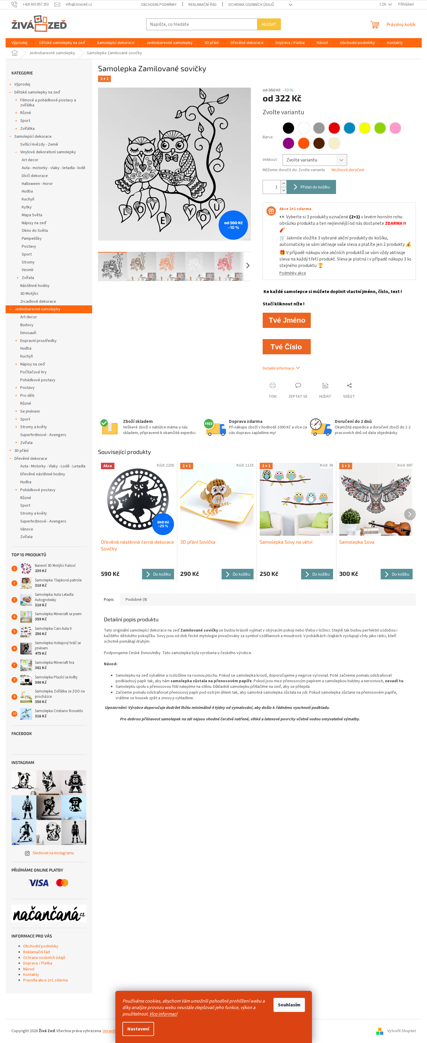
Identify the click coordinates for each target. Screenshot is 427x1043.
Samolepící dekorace (33, 136)
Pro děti (27, 396)
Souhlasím (289, 1005)
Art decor (30, 160)
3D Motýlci (29, 294)
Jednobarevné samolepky (37, 309)
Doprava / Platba (37, 963)
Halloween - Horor (37, 184)
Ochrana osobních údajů (251, 4)
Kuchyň (28, 199)
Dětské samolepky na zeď (37, 92)
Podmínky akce (292, 273)
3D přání (21, 451)
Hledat (269, 24)
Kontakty (31, 975)
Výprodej (22, 84)
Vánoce (26, 529)
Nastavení (138, 1029)
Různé (25, 113)
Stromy (28, 262)
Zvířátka (27, 129)
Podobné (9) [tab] (136, 600)
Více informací (163, 1014)
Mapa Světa (32, 215)
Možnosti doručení (348, 170)
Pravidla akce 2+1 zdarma (45, 980)
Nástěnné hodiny (35, 286)
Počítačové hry (33, 372)
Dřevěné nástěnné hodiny (42, 474)
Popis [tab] (109, 600)
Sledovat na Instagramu (53, 853)
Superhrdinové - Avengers (43, 435)
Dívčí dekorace (35, 176)
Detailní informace (278, 368)
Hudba (27, 191)
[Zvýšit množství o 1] (283, 183)
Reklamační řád (202, 4)
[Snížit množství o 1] (283, 190)
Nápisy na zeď (34, 223)
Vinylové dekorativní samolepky (48, 152)
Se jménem (30, 411)
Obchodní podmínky (159, 4)
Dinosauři (28, 333)
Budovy (26, 325)
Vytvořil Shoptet (401, 1031)
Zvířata (28, 278)
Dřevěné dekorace (30, 459)
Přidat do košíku (315, 186)
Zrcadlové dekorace (38, 301)
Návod (28, 969)
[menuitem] (19, 42)
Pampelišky (32, 238)
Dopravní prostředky (38, 341)
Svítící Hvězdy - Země (39, 144)
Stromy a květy (33, 427)
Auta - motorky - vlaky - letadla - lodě (53, 168)
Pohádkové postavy (37, 380)
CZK (383, 4)
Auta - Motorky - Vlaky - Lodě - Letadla (52, 466)
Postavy (29, 246)
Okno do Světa (35, 231)
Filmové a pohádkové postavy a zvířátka (48, 102)
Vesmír (28, 270)
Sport (25, 121)
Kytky (27, 207)
